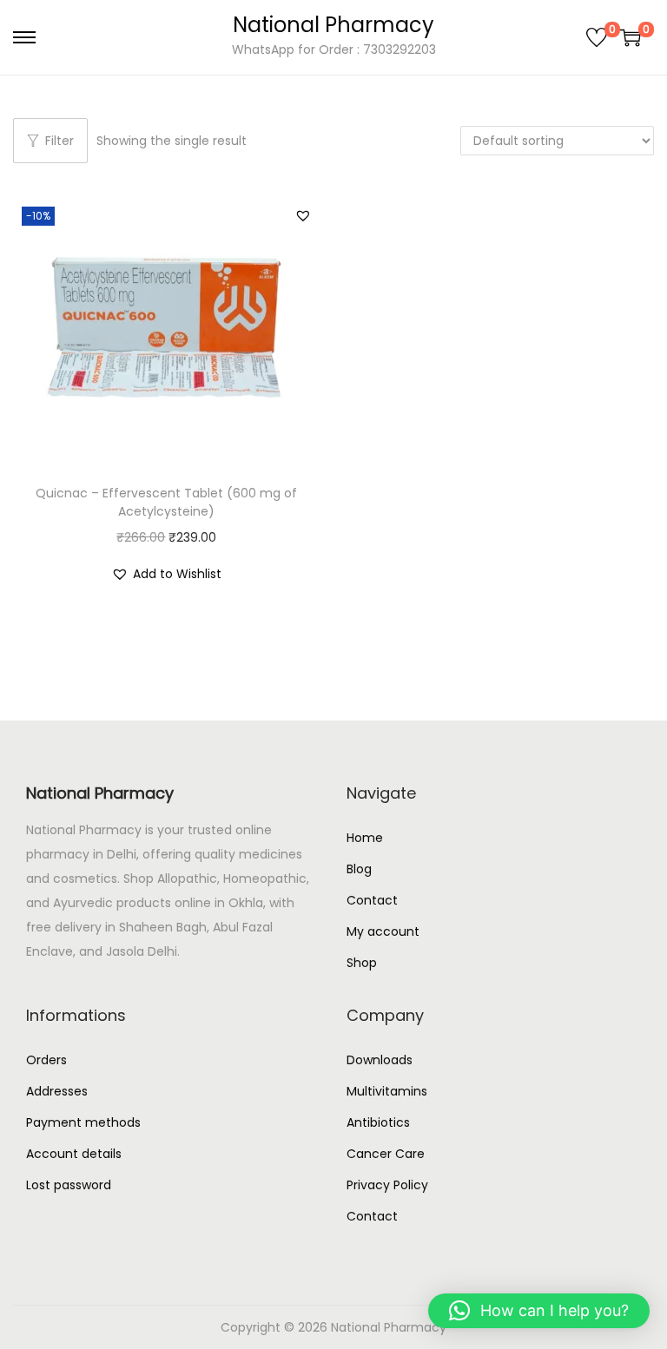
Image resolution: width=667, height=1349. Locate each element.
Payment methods (83, 1122)
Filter (59, 140)
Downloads (380, 1060)
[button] (303, 215)
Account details (74, 1153)
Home (365, 837)
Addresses (57, 1091)
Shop (362, 962)
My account (383, 931)
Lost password (68, 1185)
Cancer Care (386, 1153)
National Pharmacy (333, 24)
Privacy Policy (387, 1185)
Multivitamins (387, 1091)
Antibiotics (378, 1122)
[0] (596, 37)
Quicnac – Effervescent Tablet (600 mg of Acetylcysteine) (166, 502)
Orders (46, 1060)
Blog (359, 869)
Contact (372, 900)
